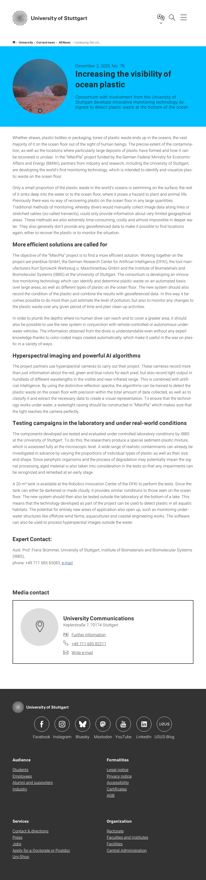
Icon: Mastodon (103, 724)
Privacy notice (119, 776)
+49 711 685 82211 (89, 643)
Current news (45, 42)
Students (20, 769)
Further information (89, 634)
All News (65, 42)
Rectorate (115, 830)
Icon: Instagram (62, 724)
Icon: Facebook (41, 724)
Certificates (117, 788)
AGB (111, 795)
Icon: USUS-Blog (164, 724)
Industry (20, 788)
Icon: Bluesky (82, 724)
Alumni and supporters (33, 782)
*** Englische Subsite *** (14, 42)
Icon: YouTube (123, 724)
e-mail (67, 562)
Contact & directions (30, 830)
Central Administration (127, 850)
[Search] (172, 17)
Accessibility (118, 782)
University (26, 42)
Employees (22, 776)
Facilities (115, 843)
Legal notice (117, 769)
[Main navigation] (183, 17)
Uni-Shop (21, 856)
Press (17, 837)
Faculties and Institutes (127, 837)
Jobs (17, 843)
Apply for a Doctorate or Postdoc (41, 850)
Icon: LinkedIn (143, 724)
